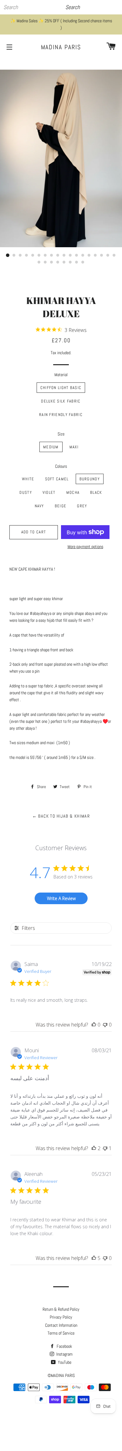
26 (83, 262)
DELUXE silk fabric (60, 401)
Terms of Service (61, 1333)
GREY (82, 506)
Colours (61, 466)
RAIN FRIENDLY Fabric (61, 414)
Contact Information (61, 1325)
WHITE (28, 479)
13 (83, 255)
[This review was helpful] (94, 1148)
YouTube (64, 1362)
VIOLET (49, 492)
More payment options (85, 546)
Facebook (64, 1346)
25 (77, 262)
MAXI (74, 447)
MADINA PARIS (61, 47)
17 (108, 255)
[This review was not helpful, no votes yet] (105, 1024)
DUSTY (25, 492)
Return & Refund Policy (61, 1309)
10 (64, 255)
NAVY (39, 506)
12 (77, 255)
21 (51, 262)
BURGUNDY (89, 479)
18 (114, 255)
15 (95, 255)
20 (45, 262)
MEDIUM (51, 447)
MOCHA (73, 492)
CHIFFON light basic (61, 387)
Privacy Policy (61, 1317)
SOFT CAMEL (57, 479)
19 (39, 262)
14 (89, 255)
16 (102, 255)
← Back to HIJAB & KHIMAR (61, 816)
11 (70, 255)
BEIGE (61, 506)
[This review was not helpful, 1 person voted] (105, 1148)
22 (58, 262)
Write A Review (61, 898)
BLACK (96, 492)
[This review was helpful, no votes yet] (94, 1024)
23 (64, 262)
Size (61, 434)
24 (70, 262)
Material (61, 374)
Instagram (64, 1354)
